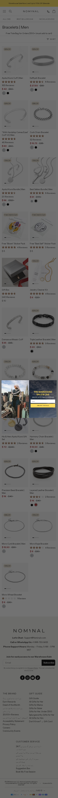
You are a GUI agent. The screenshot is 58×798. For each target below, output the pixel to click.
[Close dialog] (55, 382)
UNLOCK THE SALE (43, 405)
